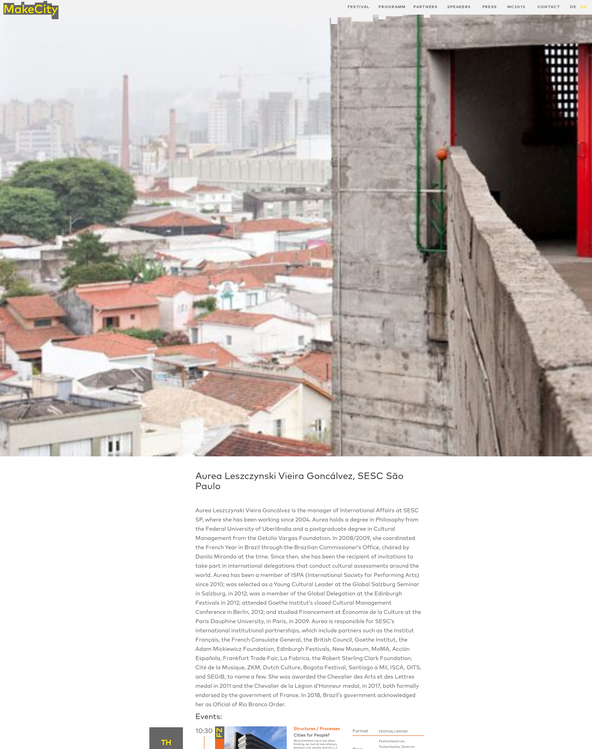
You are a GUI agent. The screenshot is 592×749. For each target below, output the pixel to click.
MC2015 (516, 7)
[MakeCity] (31, 8)
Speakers (459, 7)
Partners (425, 7)
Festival (359, 7)
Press (489, 7)
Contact (548, 7)
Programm (392, 7)
